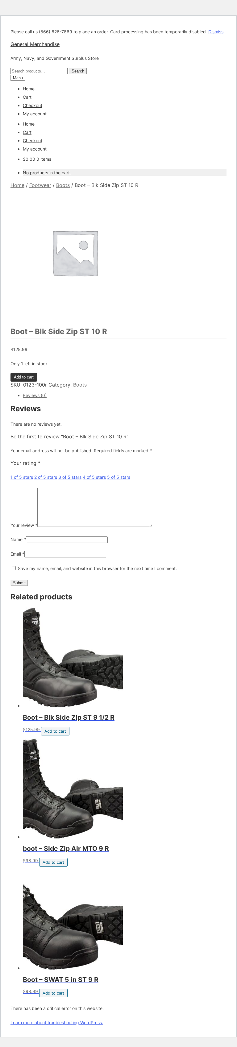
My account (35, 113)
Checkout (32, 105)
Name (18, 539)
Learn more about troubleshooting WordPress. (56, 1022)
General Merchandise (35, 44)
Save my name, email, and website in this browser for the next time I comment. (97, 568)
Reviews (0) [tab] (35, 395)
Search (78, 71)
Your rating (25, 463)
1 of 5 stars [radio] (21, 477)
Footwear (40, 185)
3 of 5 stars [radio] (69, 477)
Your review (23, 525)
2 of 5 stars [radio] (45, 477)
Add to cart (24, 377)
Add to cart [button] (55, 731)
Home (29, 88)
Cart (27, 97)
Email (17, 554)
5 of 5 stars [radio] (118, 477)
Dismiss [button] (215, 31)
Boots (63, 185)
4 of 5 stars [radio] (94, 477)
